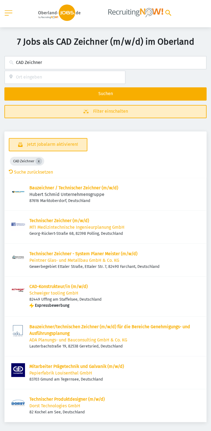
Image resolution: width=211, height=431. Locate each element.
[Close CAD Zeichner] (38, 161)
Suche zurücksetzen (33, 172)
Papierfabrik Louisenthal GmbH (60, 373)
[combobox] (105, 62)
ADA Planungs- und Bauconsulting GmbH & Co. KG (78, 340)
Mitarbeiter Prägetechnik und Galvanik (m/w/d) (76, 366)
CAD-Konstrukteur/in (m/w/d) (58, 286)
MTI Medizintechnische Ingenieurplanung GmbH (76, 227)
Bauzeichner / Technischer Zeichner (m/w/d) (73, 187)
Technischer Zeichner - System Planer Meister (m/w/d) (83, 253)
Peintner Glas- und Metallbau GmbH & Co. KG (74, 260)
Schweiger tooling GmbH (53, 293)
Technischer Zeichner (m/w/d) (59, 220)
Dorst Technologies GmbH (54, 405)
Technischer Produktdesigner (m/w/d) (67, 399)
